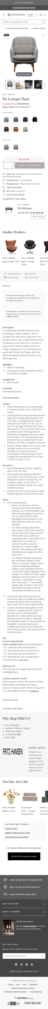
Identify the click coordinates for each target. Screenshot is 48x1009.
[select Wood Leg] (6, 148)
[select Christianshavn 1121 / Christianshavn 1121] (6, 120)
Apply (11, 107)
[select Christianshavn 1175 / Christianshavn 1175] (35, 120)
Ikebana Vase (9, 810)
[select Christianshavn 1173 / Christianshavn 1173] (25, 120)
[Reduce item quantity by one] (12, 166)
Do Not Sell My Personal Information (15, 991)
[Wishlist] (36, 15)
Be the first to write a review (24, 856)
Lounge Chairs (38, 28)
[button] (45, 15)
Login (5, 107)
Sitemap (10, 984)
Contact (32, 761)
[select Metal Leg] (16, 148)
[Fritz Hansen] (13, 752)
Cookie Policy (33, 984)
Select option (38, 216)
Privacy (24, 984)
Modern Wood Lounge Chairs (17, 832)
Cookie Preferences (36, 991)
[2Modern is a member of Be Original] (24, 997)
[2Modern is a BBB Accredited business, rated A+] (13, 1004)
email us (34, 690)
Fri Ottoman (25, 208)
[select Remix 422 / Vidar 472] (16, 130)
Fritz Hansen (9, 94)
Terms (18, 984)
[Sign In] (41, 15)
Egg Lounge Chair (11, 261)
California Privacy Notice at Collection (23, 988)
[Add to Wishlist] (43, 35)
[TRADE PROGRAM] (24, 928)
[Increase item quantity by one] (12, 163)
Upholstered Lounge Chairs (17, 837)
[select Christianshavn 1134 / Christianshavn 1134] (6, 130)
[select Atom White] (25, 130)
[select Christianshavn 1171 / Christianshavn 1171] (16, 120)
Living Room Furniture (17, 28)
